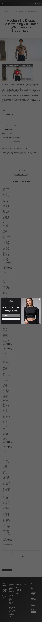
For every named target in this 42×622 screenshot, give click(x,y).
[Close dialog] (39, 299)
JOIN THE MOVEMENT (11, 319)
